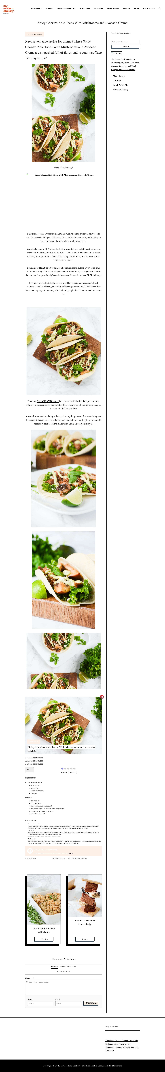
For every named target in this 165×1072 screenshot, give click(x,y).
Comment (29, 978)
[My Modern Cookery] (9, 9)
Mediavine (117, 1066)
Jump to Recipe (36, 34)
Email (57, 999)
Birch (85, 1066)
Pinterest (70, 853)
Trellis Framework (100, 1066)
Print (29, 769)
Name (30, 999)
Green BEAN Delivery (48, 401)
